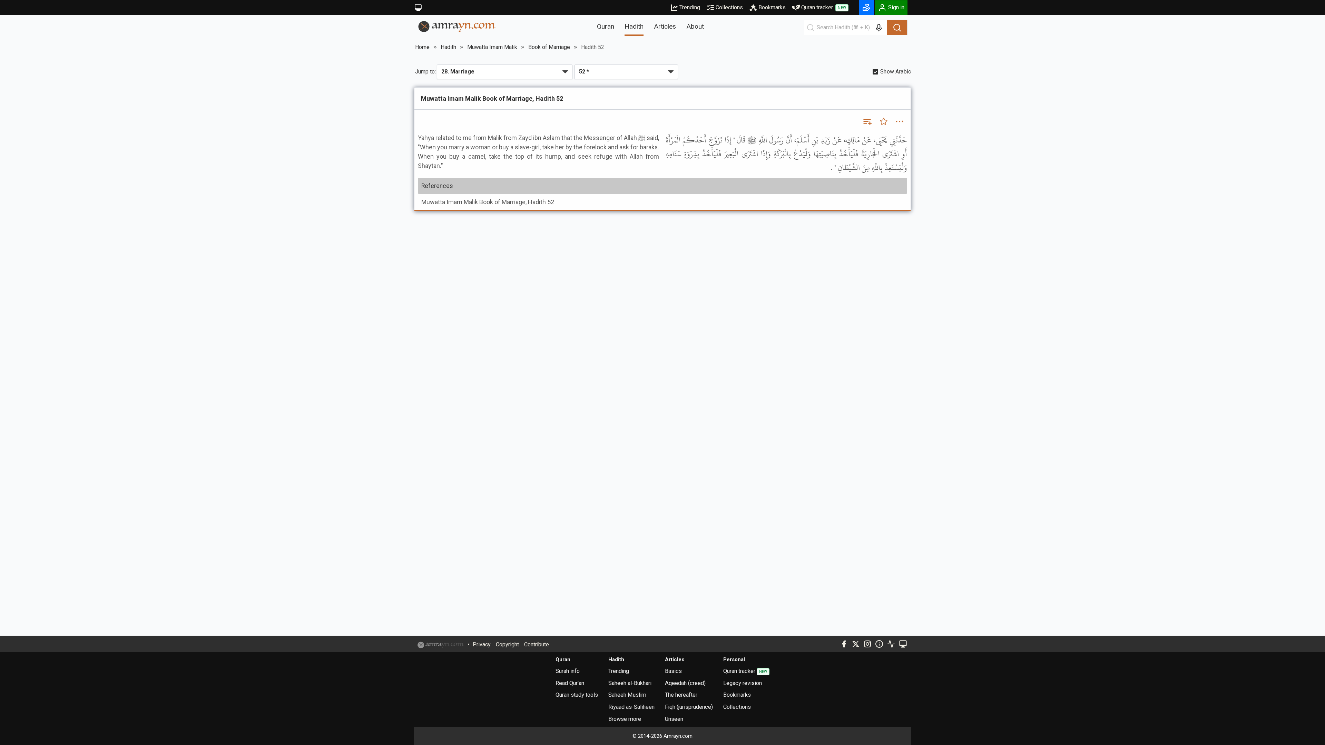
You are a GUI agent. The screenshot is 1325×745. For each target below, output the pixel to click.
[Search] (897, 28)
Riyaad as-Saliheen (631, 707)
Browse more (624, 719)
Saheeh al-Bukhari (629, 683)
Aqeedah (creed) (685, 683)
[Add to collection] (867, 121)
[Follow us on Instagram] (867, 644)
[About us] (879, 644)
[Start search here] (810, 27)
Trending (689, 7)
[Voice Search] (879, 27)
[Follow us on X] (856, 644)
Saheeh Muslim (627, 695)
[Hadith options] (899, 121)
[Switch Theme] (418, 7)
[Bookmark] (883, 121)
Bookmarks (772, 7)
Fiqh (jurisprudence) (689, 707)
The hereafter (681, 695)
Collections (729, 7)
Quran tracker (823, 7)
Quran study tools (577, 695)
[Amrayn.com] (457, 26)
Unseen (674, 719)
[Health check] (891, 644)
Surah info (568, 671)
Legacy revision (742, 683)
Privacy (482, 644)
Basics (673, 671)
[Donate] (866, 7)
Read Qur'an (570, 683)
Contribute (536, 644)
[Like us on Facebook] (844, 644)
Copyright (507, 644)
